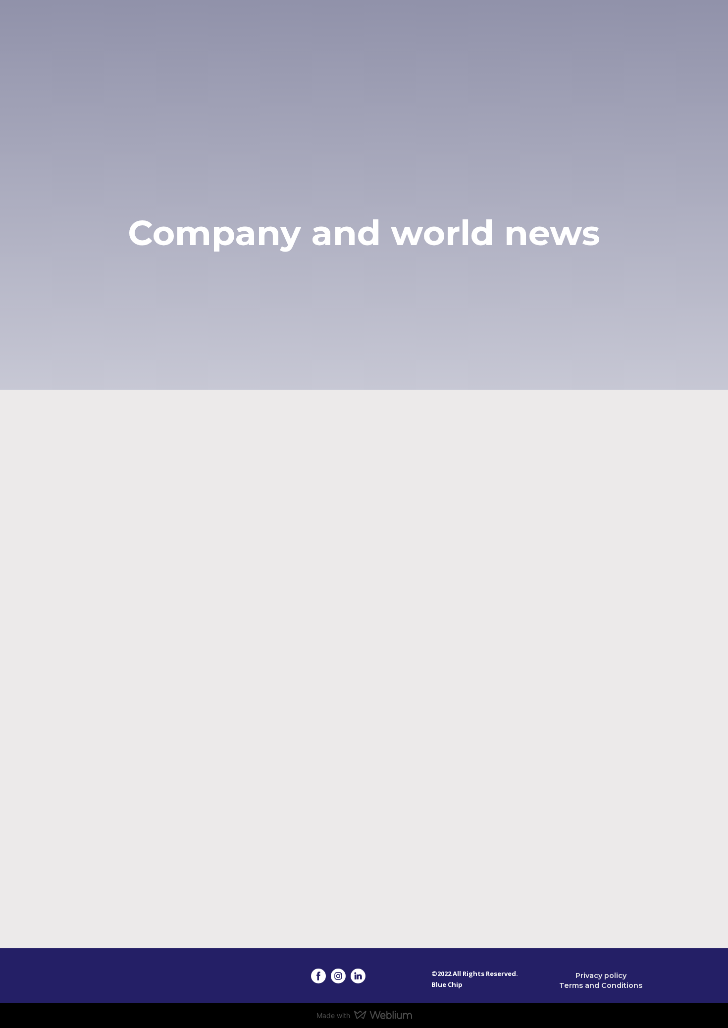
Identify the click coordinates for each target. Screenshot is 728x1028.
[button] (318, 976)
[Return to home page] (98, 57)
